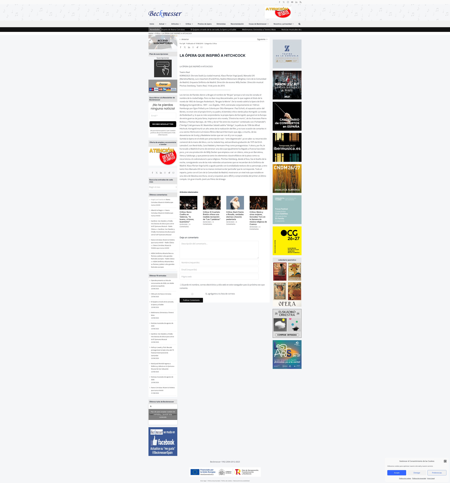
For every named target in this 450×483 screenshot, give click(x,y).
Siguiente (261, 39)
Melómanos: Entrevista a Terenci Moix (227, 29)
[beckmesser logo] (165, 8)
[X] (157, 173)
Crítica (214, 43)
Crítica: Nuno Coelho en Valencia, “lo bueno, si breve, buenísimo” (187, 217)
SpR (183, 43)
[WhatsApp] (165, 173)
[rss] (301, 2)
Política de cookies (405, 478)
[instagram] (288, 2)
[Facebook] (152, 173)
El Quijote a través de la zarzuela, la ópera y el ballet (181, 29)
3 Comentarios (255, 228)
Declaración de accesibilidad (241, 481)
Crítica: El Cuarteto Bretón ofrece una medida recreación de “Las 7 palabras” (211, 215)
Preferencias (437, 473)
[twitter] (284, 2)
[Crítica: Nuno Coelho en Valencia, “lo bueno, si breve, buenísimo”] (188, 197)
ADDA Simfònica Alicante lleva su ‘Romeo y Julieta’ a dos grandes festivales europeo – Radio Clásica (162, 256)
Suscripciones (163, 58)
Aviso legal (203, 481)
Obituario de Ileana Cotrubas (161, 294)
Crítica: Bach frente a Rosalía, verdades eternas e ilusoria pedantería (235, 215)
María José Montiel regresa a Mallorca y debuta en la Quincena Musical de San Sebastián (162, 366)
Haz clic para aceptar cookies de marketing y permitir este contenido (163, 414)
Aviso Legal (431, 478)
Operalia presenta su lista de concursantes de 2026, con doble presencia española (162, 283)
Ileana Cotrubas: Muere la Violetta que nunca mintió (162, 202)
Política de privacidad (419, 478)
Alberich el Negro (157, 210)
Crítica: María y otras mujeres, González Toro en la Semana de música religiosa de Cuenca (258, 218)
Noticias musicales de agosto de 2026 (265, 29)
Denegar (417, 473)
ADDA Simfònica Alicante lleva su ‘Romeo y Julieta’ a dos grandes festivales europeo (162, 264)
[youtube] (292, 2)
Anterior (185, 39)
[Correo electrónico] (173, 173)
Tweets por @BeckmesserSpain (163, 414)
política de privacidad (158, 133)
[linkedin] (296, 2)
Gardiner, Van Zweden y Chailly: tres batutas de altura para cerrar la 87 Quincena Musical (163, 232)
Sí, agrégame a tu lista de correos (220, 293)
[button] (445, 461)
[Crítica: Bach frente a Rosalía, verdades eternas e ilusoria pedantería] (235, 197)
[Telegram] (169, 173)
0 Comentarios (185, 225)
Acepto (396, 473)
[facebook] (279, 2)
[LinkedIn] (161, 173)
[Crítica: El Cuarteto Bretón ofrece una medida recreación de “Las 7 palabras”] (212, 197)
